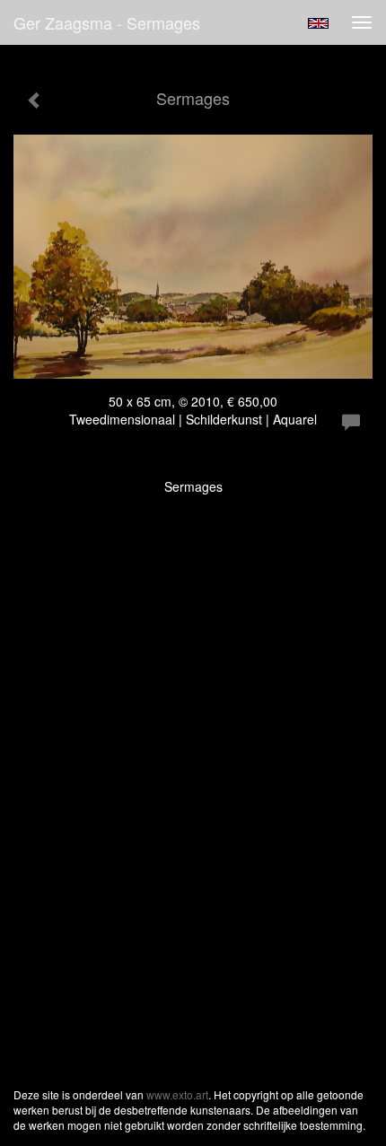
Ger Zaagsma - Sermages (106, 22)
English (318, 23)
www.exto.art (177, 1094)
